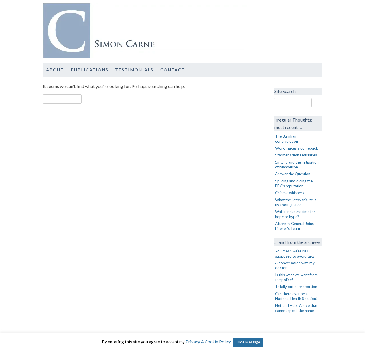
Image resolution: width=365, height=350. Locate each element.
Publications (89, 69)
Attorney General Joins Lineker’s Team (294, 226)
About (55, 69)
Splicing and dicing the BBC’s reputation (294, 183)
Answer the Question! (293, 174)
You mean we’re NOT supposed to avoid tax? (295, 253)
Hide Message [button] (248, 342)
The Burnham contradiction (286, 138)
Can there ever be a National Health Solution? (296, 296)
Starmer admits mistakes (296, 155)
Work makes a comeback (296, 148)
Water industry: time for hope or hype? (295, 214)
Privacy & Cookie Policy (208, 341)
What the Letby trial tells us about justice (295, 202)
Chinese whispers (289, 192)
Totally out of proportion (296, 286)
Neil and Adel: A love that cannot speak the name (296, 308)
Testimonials (134, 69)
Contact (172, 69)
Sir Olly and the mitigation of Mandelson (297, 164)
